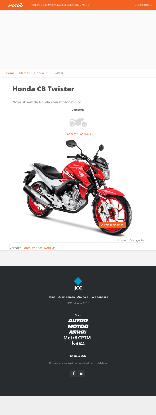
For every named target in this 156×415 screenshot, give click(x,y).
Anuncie (82, 296)
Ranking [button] (74, 4)
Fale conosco (99, 296)
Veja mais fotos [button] (113, 225)
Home (10, 73)
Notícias (35, 4)
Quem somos (66, 296)
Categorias (63, 4)
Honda (39, 73)
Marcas (52, 4)
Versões (15, 248)
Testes (44, 4)
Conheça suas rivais (78, 134)
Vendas (37, 248)
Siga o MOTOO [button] (142, 4)
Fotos (27, 248)
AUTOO (85, 4)
